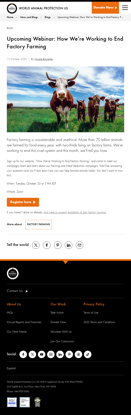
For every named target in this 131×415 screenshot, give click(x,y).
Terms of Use (91, 312)
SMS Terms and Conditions (99, 322)
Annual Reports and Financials (24, 322)
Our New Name (17, 331)
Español (11, 368)
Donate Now (58, 322)
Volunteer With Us (60, 331)
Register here (20, 202)
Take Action (57, 312)
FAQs (10, 312)
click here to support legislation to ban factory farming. (75, 212)
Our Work (58, 304)
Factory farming (38, 224)
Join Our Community (62, 341)
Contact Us (15, 291)
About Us (14, 304)
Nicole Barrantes (44, 59)
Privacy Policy (94, 304)
